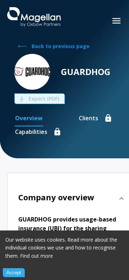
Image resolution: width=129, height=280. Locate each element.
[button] (72, 198)
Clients (88, 118)
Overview (29, 118)
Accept (13, 272)
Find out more (36, 255)
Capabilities (31, 132)
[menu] (116, 20)
